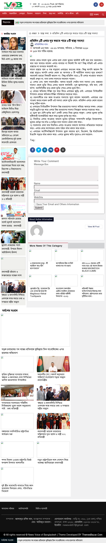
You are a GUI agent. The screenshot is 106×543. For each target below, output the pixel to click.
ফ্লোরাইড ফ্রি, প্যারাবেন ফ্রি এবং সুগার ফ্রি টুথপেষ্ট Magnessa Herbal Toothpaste (40, 292)
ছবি (77, 13)
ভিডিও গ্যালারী (41, 508)
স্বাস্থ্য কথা (52, 13)
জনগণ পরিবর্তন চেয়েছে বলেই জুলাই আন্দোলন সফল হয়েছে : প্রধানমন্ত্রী (11, 222)
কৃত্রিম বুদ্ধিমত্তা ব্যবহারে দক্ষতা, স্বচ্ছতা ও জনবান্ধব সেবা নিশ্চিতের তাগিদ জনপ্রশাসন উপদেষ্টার (16, 377)
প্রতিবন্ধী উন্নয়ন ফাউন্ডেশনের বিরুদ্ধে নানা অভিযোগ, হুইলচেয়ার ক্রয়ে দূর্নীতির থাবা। (92, 292)
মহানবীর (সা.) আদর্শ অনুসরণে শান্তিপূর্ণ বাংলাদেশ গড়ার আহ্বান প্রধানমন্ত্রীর (51, 377)
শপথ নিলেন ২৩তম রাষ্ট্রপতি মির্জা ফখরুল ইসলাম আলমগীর (16, 461)
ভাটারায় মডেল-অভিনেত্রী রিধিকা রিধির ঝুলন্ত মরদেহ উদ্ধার (13, 82)
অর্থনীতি (60, 13)
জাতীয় (4, 13)
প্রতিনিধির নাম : (41, 44)
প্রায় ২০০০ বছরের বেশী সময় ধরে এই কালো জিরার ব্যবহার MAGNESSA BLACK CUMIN (92, 267)
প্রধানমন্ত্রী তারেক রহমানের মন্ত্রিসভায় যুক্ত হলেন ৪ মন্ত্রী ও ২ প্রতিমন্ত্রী (13, 196)
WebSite (38, 197)
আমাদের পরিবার (8, 508)
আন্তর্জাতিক (13, 13)
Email (37, 190)
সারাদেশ (38, 13)
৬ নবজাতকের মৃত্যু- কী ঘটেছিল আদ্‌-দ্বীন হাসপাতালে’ (39, 266)
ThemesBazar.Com (92, 534)
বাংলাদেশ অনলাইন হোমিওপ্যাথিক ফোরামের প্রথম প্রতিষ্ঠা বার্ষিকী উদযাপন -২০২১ (65, 292)
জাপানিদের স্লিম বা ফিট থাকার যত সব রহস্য (64, 264)
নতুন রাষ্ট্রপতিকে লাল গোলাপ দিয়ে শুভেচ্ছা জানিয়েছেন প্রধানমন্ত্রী (53, 461)
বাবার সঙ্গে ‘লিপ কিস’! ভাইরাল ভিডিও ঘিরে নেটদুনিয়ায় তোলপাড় (11, 109)
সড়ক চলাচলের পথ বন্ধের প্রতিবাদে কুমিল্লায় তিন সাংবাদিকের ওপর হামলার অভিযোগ (38, 22)
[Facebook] (32, 150)
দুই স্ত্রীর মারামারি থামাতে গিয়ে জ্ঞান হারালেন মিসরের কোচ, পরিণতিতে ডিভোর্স (17, 488)
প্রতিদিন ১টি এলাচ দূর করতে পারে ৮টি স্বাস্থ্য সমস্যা (75, 33)
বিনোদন (30, 13)
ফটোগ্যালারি (23, 508)
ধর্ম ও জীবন (70, 13)
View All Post (94, 226)
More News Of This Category (46, 245)
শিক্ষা (44, 13)
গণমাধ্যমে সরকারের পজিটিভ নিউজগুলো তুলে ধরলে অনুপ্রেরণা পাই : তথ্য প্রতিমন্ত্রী (16, 405)
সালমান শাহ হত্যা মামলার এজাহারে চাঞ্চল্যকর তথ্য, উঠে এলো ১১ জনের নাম (13, 55)
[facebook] (96, 4)
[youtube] (101, 4)
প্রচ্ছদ (34, 33)
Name (37, 183)
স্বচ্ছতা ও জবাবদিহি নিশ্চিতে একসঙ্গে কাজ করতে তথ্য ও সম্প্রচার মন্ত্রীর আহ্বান (13, 298)
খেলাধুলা (22, 13)
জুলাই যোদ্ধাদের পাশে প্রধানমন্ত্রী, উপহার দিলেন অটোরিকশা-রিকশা (12, 249)
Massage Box (41, 164)
